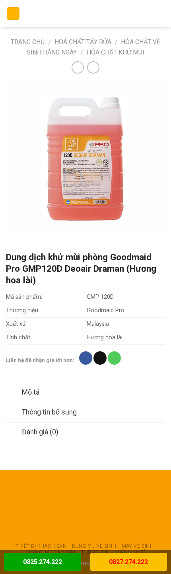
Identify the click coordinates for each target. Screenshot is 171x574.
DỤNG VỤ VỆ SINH (94, 546)
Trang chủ (28, 42)
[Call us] (114, 358)
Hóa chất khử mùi (115, 52)
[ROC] (86, 13)
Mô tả (31, 392)
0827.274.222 (128, 562)
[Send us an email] (100, 358)
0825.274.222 (42, 562)
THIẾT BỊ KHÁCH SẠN (41, 546)
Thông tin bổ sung (49, 412)
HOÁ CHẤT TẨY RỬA (82, 42)
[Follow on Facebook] (85, 358)
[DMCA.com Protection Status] (85, 506)
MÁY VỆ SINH (138, 546)
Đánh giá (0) (40, 432)
